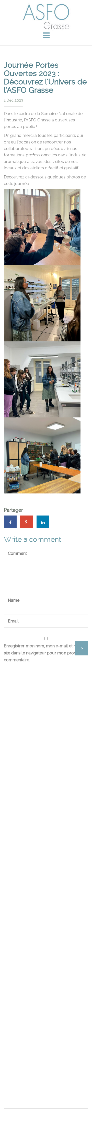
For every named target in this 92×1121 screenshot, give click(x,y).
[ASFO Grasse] (46, 16)
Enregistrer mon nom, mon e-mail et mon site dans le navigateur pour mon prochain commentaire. (44, 653)
